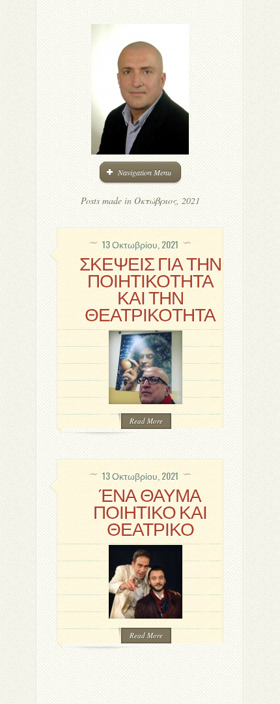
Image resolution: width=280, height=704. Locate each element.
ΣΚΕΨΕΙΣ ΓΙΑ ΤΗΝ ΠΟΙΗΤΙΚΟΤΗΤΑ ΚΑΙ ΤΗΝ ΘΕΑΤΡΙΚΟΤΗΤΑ (150, 288)
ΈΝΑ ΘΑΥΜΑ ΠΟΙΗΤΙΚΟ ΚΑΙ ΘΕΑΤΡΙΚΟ (150, 510)
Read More (146, 421)
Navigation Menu (144, 172)
